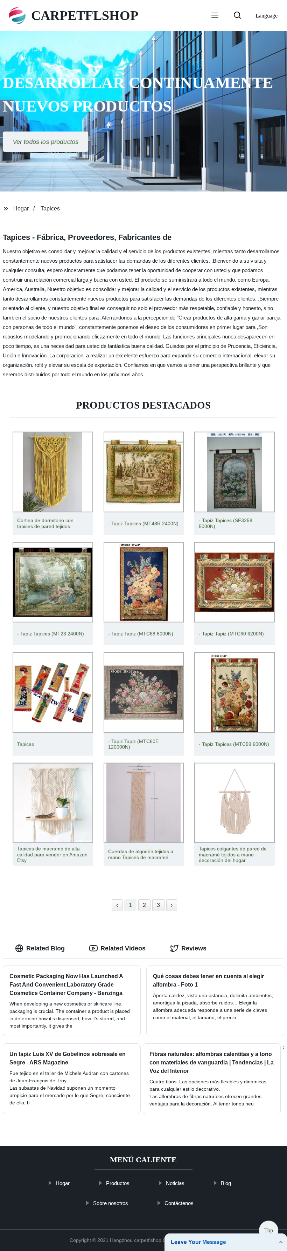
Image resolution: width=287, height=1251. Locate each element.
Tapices (50, 208)
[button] (214, 16)
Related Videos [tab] (123, 948)
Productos (118, 1183)
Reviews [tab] (193, 948)
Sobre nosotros (110, 1203)
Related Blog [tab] (45, 948)
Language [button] (266, 16)
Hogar (21, 208)
